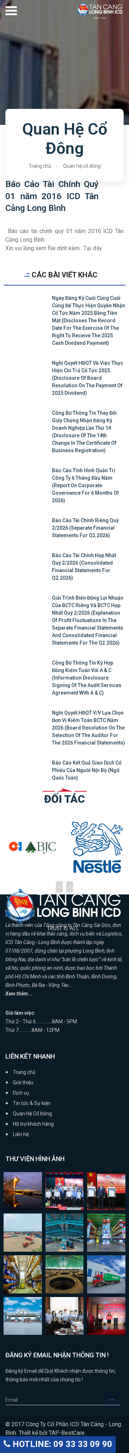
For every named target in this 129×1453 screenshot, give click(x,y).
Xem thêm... (18, 994)
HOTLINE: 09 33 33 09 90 (61, 1444)
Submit (114, 1399)
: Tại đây (93, 248)
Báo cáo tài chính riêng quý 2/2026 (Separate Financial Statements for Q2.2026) (85, 528)
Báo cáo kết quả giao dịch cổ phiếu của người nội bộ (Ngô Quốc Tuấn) (86, 770)
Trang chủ (40, 166)
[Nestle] (32, 847)
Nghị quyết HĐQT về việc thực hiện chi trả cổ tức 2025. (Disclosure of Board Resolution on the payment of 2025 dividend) (87, 378)
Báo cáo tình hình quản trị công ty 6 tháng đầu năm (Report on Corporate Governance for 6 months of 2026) (85, 485)
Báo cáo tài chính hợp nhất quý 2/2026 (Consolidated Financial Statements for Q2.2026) (84, 567)
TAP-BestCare (67, 1432)
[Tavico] (96, 841)
